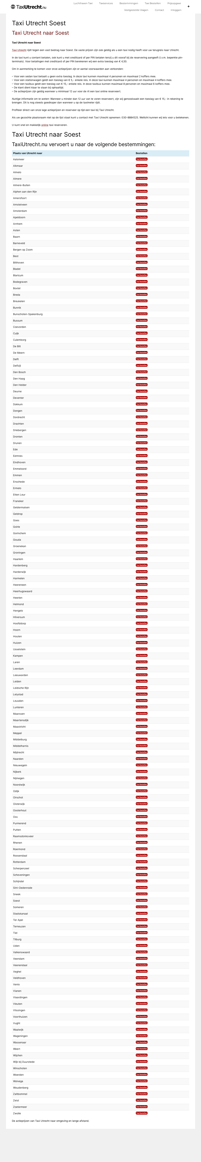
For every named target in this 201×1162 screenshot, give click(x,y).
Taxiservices (106, 3)
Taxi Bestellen (153, 3)
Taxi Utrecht (19, 50)
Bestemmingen (128, 3)
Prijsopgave (174, 3)
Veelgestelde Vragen (136, 10)
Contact (159, 10)
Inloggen (176, 10)
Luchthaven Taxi (83, 3)
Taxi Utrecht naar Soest (40, 33)
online (44, 125)
